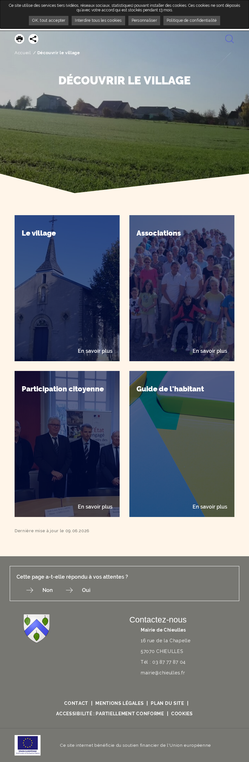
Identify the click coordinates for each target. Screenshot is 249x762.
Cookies (182, 713)
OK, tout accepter (48, 20)
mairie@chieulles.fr (163, 672)
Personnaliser (144, 20)
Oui (86, 590)
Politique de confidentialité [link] (192, 20)
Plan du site (167, 703)
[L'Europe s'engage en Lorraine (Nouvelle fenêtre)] (28, 745)
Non (47, 590)
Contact (76, 703)
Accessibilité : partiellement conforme (110, 713)
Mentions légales (119, 703)
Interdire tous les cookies (98, 20)
